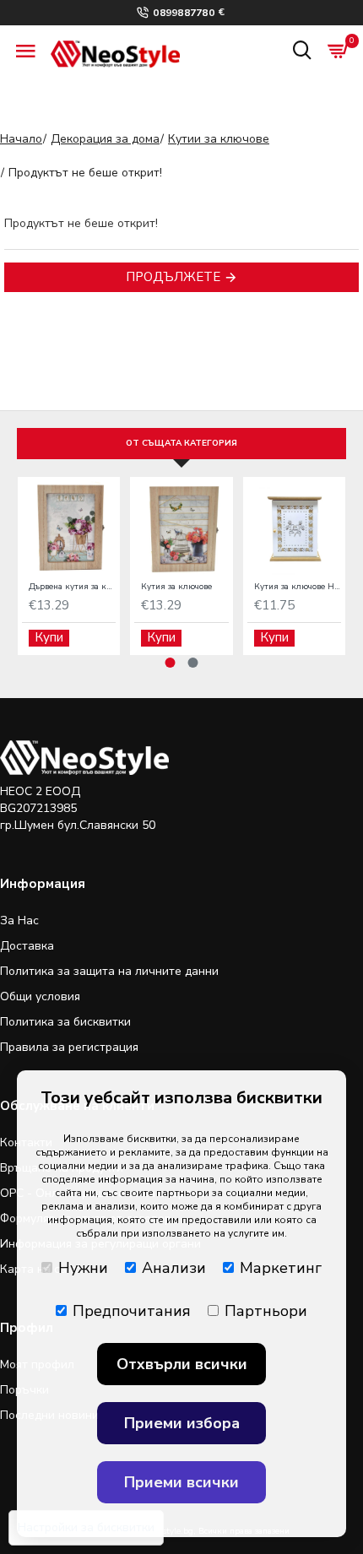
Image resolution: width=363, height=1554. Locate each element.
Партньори (266, 1311)
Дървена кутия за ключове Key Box (72, 587)
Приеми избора (182, 1423)
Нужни (83, 1268)
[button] (170, 663)
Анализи (174, 1268)
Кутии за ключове (218, 139)
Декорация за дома (105, 139)
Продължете (173, 276)
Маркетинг (281, 1268)
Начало (21, 139)
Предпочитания (132, 1311)
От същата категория (181, 443)
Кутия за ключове (176, 587)
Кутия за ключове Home (297, 587)
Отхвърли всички (181, 1364)
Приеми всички (181, 1482)
